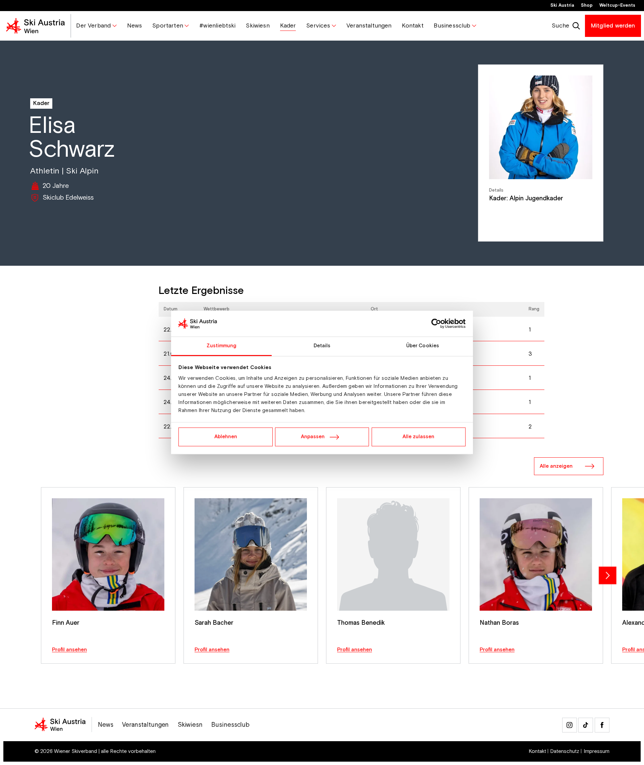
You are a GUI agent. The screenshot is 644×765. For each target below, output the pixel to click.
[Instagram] (569, 725)
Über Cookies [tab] (422, 346)
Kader (41, 103)
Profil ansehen (69, 649)
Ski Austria (562, 5)
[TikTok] (585, 725)
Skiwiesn (190, 725)
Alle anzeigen (556, 466)
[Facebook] (602, 725)
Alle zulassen (418, 437)
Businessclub (230, 725)
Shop (587, 5)
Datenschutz (564, 751)
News (105, 725)
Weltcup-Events (617, 5)
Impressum (596, 751)
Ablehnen (225, 437)
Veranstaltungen (145, 725)
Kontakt (537, 751)
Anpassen (313, 437)
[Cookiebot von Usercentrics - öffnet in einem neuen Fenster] (436, 324)
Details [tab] (322, 346)
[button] (96, 26)
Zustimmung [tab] (221, 346)
